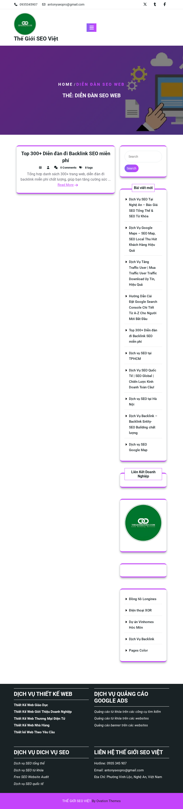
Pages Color (138, 650)
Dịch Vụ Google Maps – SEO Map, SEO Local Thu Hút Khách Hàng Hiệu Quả (143, 239)
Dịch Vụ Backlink (141, 639)
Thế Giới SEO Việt (36, 38)
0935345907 (28, 4)
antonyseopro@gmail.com (66, 4)
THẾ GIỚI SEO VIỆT (91, 801)
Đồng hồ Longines (142, 599)
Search (131, 168)
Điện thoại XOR (140, 610)
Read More (66, 185)
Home (65, 84)
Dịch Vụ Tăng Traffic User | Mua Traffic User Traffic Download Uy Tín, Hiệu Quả (143, 273)
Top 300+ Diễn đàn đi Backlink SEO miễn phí (143, 336)
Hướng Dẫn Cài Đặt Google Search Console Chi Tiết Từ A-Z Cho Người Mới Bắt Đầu (143, 307)
